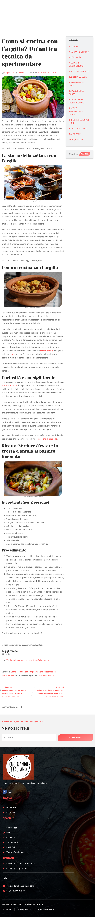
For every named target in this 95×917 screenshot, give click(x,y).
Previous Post (15, 690)
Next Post (50, 690)
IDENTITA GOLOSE (78, 77)
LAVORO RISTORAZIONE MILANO (76, 111)
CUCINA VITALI (76, 57)
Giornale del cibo (46, 675)
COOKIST (73, 46)
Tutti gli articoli (76, 139)
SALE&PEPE (75, 134)
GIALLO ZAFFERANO (79, 71)
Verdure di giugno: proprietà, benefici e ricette (27, 660)
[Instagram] (10, 792)
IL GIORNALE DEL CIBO (47, 73)
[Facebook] (5, 792)
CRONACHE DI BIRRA (79, 52)
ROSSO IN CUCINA (78, 128)
